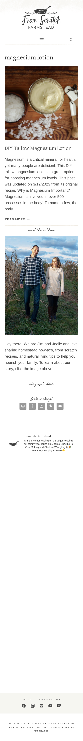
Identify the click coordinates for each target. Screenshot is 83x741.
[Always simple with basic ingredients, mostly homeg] (41, 513)
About (26, 699)
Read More (17, 219)
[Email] (59, 706)
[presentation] (41, 103)
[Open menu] (41, 39)
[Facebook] (24, 706)
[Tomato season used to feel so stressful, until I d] (41, 589)
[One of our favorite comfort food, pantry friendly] (41, 551)
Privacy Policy (50, 699)
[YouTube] (50, 706)
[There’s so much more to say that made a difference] (41, 628)
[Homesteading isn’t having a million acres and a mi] (41, 475)
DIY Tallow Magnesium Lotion (38, 148)
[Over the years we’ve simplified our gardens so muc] (41, 666)
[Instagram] (32, 706)
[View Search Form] (71, 39)
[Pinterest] (41, 706)
